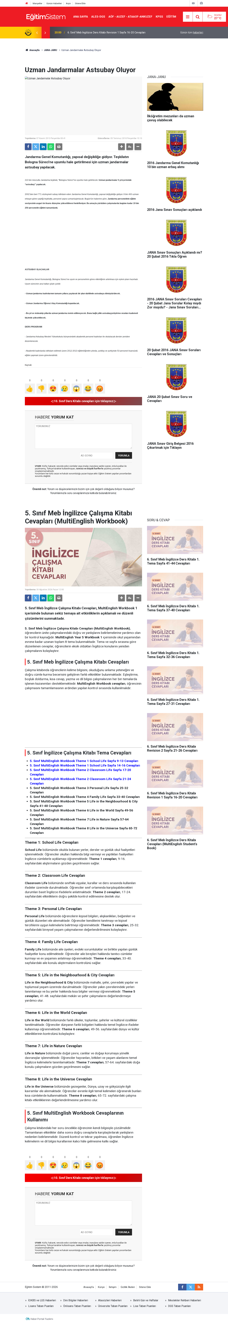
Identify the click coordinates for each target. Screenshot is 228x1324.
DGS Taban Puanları (179, 1306)
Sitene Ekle (80, 3)
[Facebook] (28, 146)
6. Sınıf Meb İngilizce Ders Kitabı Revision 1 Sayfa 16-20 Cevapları (106, 32)
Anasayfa (34, 50)
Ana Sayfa (80, 16)
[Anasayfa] (27, 3)
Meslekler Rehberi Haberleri (184, 1300)
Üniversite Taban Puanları (113, 1306)
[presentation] (37, 33)
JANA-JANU (50, 50)
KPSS (159, 16)
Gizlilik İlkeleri (128, 1287)
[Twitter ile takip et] (190, 1287)
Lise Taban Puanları (144, 1306)
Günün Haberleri (54, 3)
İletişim (113, 1287)
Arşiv (68, 3)
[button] (121, 146)
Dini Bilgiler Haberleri (75, 1300)
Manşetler (37, 3)
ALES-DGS (98, 16)
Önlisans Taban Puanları (77, 1306)
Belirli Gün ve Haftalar (145, 1300)
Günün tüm (191, 32)
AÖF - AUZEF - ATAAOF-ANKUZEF (130, 16)
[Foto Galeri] (201, 3)
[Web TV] (193, 3)
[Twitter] (35, 146)
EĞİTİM (171, 16)
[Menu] (188, 17)
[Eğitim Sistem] (46, 16)
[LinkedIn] (43, 146)
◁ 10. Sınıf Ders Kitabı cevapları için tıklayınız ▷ (83, 401)
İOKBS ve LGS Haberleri (42, 1300)
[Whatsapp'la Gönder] (50, 146)
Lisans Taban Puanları (41, 1306)
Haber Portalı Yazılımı (42, 1319)
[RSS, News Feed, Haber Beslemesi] (199, 1287)
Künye (101, 1287)
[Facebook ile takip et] (182, 1287)
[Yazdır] (59, 146)
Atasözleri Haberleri (110, 1300)
